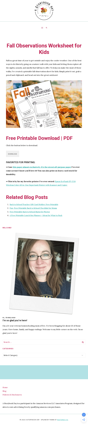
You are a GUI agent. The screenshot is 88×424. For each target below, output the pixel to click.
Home (5, 387)
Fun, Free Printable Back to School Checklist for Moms (33, 208)
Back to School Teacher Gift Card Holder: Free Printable (34, 204)
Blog (4, 391)
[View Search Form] (46, 27)
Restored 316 (62, 420)
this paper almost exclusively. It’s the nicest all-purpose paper (42, 167)
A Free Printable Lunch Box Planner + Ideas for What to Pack (36, 215)
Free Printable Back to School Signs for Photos (30, 212)
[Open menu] (42, 27)
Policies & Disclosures (12, 395)
